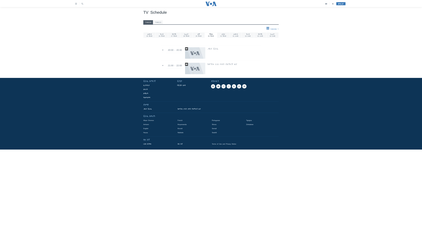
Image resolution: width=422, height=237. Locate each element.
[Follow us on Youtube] (218, 86)
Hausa (145, 133)
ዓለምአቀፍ (146, 98)
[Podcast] (239, 86)
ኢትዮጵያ (146, 85)
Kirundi (180, 128)
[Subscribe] (244, 86)
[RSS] (234, 86)
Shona (214, 124)
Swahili (214, 133)
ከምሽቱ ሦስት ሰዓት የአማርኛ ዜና (189, 109)
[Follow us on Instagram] (223, 86)
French (180, 120)
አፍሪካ (145, 89)
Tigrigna (249, 120)
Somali (214, 128)
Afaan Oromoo (148, 120)
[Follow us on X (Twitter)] (229, 86)
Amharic (146, 124)
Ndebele (180, 133)
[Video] (326, 3)
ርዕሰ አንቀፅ (147, 144)
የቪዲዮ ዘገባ (181, 85)
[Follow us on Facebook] (213, 86)
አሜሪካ (145, 93)
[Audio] (333, 3)
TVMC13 (158, 22)
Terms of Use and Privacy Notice (224, 144)
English (145, 128)
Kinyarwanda (182, 124)
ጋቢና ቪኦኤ (147, 109)
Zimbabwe (249, 124)
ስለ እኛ (180, 144)
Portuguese (216, 120)
